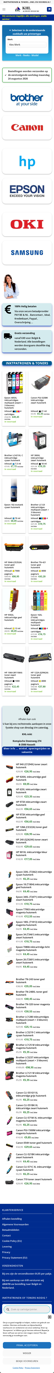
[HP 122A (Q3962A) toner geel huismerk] (40, 657)
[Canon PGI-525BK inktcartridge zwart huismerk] (40, 383)
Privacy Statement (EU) (14, 1257)
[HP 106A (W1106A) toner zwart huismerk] (14, 657)
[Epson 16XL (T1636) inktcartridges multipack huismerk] (40, 600)
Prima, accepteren (27, 1345)
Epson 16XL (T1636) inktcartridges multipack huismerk (38, 620)
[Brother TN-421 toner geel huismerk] (40, 547)
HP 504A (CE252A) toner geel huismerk (13, 565)
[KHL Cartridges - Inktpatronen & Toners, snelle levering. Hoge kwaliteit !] (27, 9)
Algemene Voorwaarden (15, 1224)
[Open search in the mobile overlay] (27, 1309)
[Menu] (4, 9)
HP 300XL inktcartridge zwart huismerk (38, 458)
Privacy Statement (32, 1368)
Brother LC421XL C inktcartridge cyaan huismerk (13, 458)
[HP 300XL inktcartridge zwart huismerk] (40, 440)
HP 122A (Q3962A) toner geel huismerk (39, 675)
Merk (10, 39)
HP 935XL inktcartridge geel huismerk (13, 617)
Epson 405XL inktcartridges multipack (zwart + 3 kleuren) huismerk (13, 402)
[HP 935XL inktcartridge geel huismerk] (14, 600)
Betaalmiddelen (10, 1229)
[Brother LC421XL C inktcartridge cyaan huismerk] (14, 440)
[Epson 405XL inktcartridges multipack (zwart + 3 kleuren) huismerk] (14, 383)
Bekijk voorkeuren (27, 1361)
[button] (49, 1317)
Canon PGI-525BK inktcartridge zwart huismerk (39, 400)
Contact (6, 1235)
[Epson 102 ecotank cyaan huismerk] (14, 490)
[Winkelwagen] (49, 9)
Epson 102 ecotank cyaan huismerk (13, 505)
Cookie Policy (18, 1368)
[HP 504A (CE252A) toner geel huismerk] (14, 547)
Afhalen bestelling (12, 1218)
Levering (7, 1246)
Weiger (27, 1353)
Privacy (6, 1252)
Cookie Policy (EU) (12, 1241)
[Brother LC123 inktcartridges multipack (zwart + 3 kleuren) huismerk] (40, 490)
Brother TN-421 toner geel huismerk (38, 565)
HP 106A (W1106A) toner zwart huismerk (13, 675)
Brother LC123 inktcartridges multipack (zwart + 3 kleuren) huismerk (40, 509)
